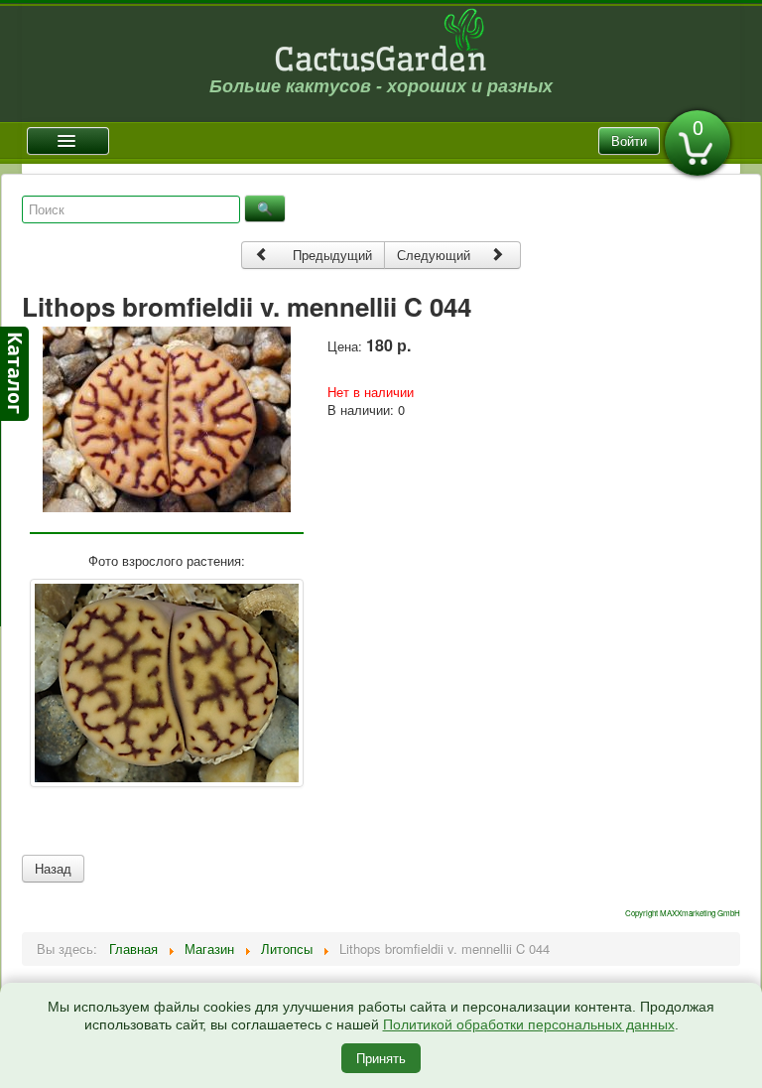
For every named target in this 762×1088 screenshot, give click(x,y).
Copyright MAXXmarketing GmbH (682, 912)
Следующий (435, 254)
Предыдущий (330, 254)
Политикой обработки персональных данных (529, 1024)
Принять (381, 1057)
